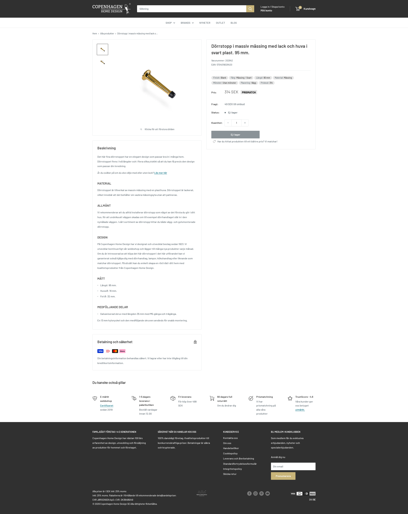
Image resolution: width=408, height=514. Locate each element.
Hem (94, 33)
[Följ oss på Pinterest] (261, 493)
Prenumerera (283, 475)
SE (314, 499)
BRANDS (185, 22)
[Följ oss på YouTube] (267, 493)
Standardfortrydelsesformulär (240, 463)
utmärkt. (300, 409)
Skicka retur (230, 473)
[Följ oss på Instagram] (255, 493)
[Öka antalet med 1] (245, 122)
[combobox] (191, 8)
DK (310, 499)
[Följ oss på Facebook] (249, 493)
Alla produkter (107, 33)
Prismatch (249, 92)
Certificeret (106, 405)
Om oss (227, 442)
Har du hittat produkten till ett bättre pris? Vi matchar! (247, 141)
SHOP (169, 22)
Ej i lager (235, 134)
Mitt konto (266, 10)
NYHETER (204, 22)
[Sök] (250, 8)
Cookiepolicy (230, 453)
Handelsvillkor (231, 448)
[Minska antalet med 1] (228, 122)
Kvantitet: (217, 122)
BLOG (234, 22)
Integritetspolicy (232, 468)
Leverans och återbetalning (238, 458)
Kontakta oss (230, 437)
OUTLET (220, 22)
